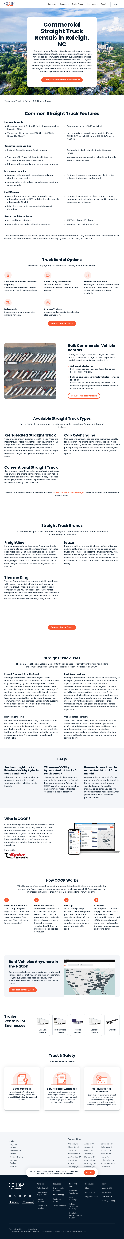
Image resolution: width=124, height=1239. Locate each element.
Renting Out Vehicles (42, 1207)
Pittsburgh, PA (90, 1163)
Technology (58, 1195)
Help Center (90, 1192)
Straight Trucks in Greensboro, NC (69, 492)
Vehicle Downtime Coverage (73, 1206)
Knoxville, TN (106, 1153)
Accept (89, 1172)
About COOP (107, 1188)
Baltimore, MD (107, 1144)
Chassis (13, 1166)
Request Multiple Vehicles (84, 395)
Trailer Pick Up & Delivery (59, 1189)
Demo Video (107, 1192)
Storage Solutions (40, 1200)
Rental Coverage (73, 1198)
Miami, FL (104, 1157)
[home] (9, 4)
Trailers (12, 1141)
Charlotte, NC (73, 1147)
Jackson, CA (89, 1153)
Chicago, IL (88, 1147)
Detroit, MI (88, 1150)
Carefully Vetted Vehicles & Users (75, 1215)
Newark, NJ (72, 1160)
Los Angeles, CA (74, 1157)
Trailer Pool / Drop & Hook (42, 1193)
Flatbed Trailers (16, 1157)
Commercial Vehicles (13, 101)
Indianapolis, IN (74, 1153)
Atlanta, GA (89, 1144)
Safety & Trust (73, 1185)
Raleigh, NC (29, 101)
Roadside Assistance (73, 1191)
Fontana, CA (106, 1150)
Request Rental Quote (62, 323)
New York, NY (89, 1160)
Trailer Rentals (42, 1188)
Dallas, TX (72, 1150)
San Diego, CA (74, 1167)
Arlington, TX (73, 1144)
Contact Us (107, 1196)
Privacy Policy (33, 1229)
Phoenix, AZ (72, 1163)
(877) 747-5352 (108, 1201)
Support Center (91, 1196)
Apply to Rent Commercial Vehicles (62, 79)
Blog (87, 1188)
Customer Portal (57, 1200)
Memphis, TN (89, 1157)
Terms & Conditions (16, 1229)
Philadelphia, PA (107, 1160)
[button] (52, 4)
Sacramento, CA (108, 1163)
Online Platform (59, 1206)
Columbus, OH (107, 1147)
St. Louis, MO (106, 1167)
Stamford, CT (90, 1167)
